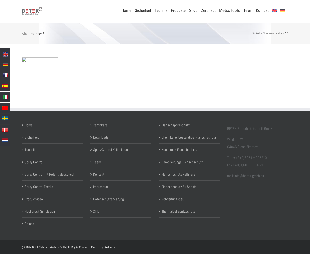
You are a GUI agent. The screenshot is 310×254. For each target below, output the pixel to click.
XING (96, 211)
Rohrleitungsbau (173, 199)
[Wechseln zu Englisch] (274, 10)
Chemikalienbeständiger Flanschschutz (189, 137)
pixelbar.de (109, 247)
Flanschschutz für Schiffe (179, 186)
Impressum (101, 186)
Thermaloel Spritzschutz (178, 211)
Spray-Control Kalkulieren (110, 149)
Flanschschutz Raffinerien (179, 174)
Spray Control (34, 162)
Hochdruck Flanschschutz (179, 149)
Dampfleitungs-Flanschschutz (182, 162)
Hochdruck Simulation (40, 211)
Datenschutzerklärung (108, 199)
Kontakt (98, 174)
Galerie (29, 223)
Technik (30, 149)
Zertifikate (100, 125)
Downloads (100, 137)
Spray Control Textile (39, 186)
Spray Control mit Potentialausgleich (50, 174)
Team (97, 162)
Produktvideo (34, 199)
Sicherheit (32, 137)
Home (29, 125)
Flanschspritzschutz (176, 125)
